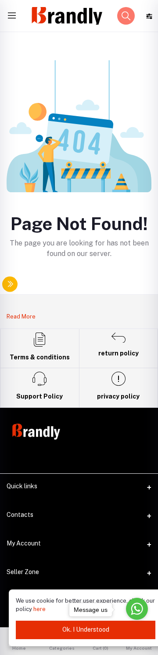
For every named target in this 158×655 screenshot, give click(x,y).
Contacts (20, 514)
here (39, 609)
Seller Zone (23, 571)
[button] (126, 16)
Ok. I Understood (85, 629)
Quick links (22, 486)
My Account (24, 543)
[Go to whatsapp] (137, 609)
